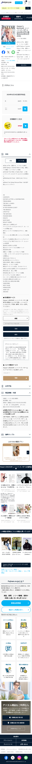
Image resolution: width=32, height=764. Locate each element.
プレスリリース (8, 744)
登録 (16, 378)
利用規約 (3, 749)
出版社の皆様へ (10, 751)
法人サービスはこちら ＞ (9, 614)
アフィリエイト (8, 740)
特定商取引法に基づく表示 (24, 749)
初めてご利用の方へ (16, 610)
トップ (3, 12)
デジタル (6, 109)
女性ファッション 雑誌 (11, 12)
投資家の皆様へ (19, 751)
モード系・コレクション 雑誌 (11, 571)
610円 (19, 109)
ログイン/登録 (19, 2)
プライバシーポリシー (11, 749)
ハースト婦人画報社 (10, 60)
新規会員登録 (16, 603)
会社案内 (3, 751)
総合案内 (16, 736)
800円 (19, 101)
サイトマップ (27, 751)
